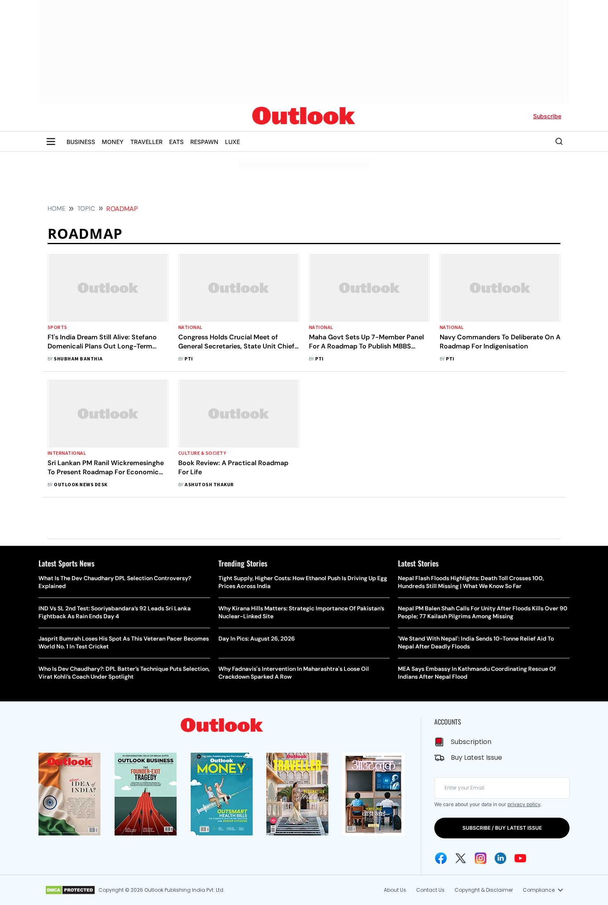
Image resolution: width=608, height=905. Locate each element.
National (190, 327)
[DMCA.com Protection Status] (70, 890)
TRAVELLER (146, 141)
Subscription (471, 742)
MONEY (113, 141)
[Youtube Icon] (520, 858)
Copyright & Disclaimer (484, 889)
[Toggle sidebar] (51, 141)
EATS (176, 141)
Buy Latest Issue (476, 757)
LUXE (232, 141)
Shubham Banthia (78, 358)
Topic (86, 208)
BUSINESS (81, 141)
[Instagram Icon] (480, 858)
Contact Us (430, 889)
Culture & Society (202, 453)
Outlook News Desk (80, 484)
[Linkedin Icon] (500, 858)
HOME (56, 208)
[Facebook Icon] (441, 858)
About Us (395, 889)
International (67, 453)
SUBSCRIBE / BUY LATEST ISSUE (502, 828)
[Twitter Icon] (460, 858)
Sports (57, 327)
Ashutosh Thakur (208, 484)
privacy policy (523, 804)
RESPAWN (204, 141)
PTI (188, 358)
